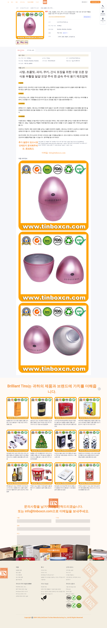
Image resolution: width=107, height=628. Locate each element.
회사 (12, 2)
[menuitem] (8, 2)
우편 (57, 517)
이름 (18, 517)
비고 (18, 533)
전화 (18, 525)
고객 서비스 (22, 2)
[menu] (25, 2)
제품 (16, 2)
